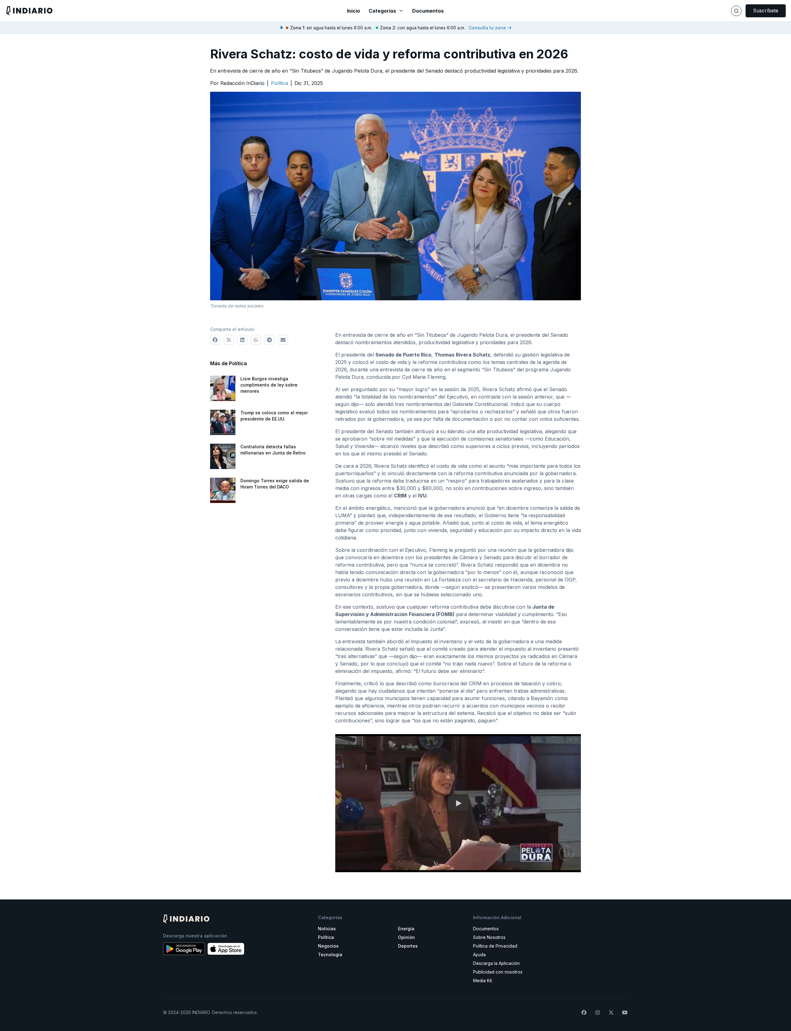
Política (326, 937)
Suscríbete (765, 10)
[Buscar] (736, 11)
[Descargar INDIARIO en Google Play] (184, 949)
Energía (406, 928)
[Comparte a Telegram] (269, 340)
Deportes (408, 946)
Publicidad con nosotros (497, 971)
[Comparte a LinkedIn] (242, 340)
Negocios (328, 946)
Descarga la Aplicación (496, 963)
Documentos (428, 11)
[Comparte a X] (229, 340)
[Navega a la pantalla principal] (135, 10)
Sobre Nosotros (489, 937)
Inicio (353, 11)
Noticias (327, 928)
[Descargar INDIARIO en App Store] (225, 949)
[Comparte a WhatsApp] (256, 340)
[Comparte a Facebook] (215, 340)
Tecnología (330, 954)
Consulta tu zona (487, 27)
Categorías (382, 11)
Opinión (406, 937)
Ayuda (479, 954)
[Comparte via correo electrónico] (283, 340)
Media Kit (482, 980)
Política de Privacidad (495, 946)
